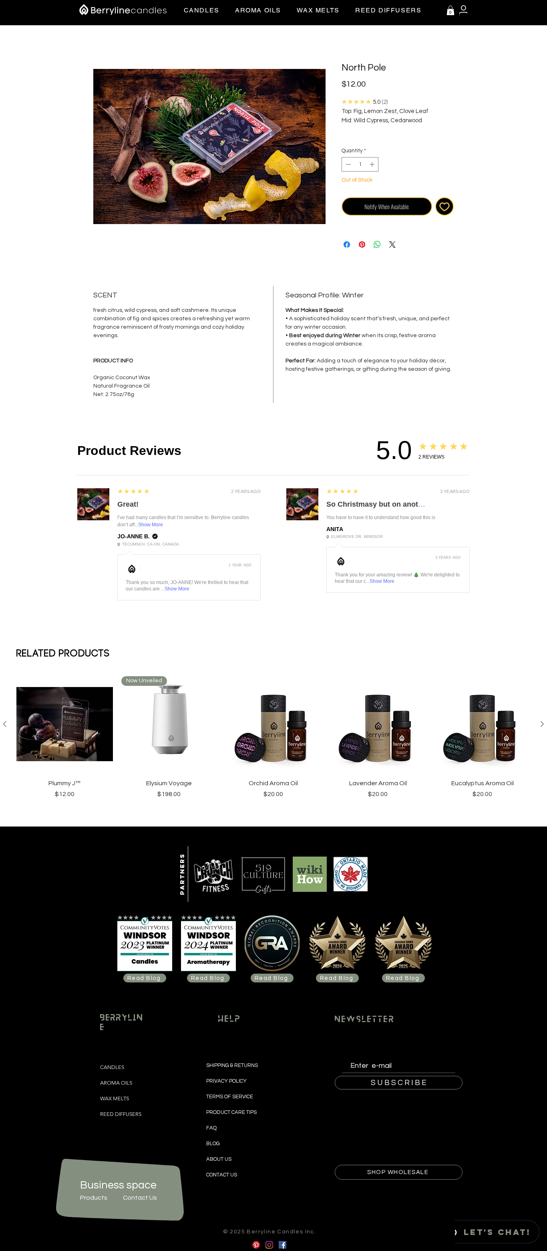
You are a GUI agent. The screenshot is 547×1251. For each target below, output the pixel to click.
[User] (463, 10)
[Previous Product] (5, 724)
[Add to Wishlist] (444, 206)
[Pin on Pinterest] (362, 244)
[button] (450, 10)
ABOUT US (218, 1159)
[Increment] (373, 164)
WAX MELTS (114, 1098)
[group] (273, 737)
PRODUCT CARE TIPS (231, 1112)
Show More (150, 524)
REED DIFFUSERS (120, 1114)
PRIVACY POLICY (227, 1081)
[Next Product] (542, 724)
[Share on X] (392, 244)
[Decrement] (347, 164)
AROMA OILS (116, 1083)
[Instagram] (269, 1245)
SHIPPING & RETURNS (232, 1065)
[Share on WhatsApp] (377, 244)
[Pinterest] (256, 1245)
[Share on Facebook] (347, 244)
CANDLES (112, 1067)
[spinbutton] (360, 164)
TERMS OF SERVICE (229, 1096)
